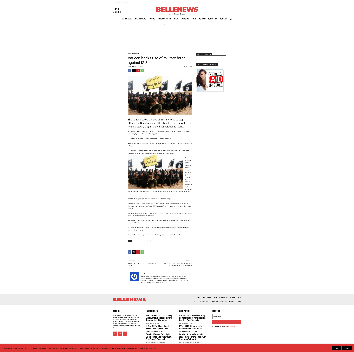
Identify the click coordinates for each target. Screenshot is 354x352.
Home (129, 24)
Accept (347, 348)
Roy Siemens (132, 66)
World (134, 24)
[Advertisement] (177, 39)
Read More (152, 348)
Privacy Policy (232, 326)
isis (149, 241)
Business (149, 323)
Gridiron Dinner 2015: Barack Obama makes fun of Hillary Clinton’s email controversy (177, 264)
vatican (153, 241)
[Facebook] (129, 70)
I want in (225, 322)
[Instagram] (120, 334)
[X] (134, 70)
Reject (337, 348)
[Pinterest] (138, 70)
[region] (177, 348)
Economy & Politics (152, 342)
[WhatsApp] (142, 70)
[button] (230, 19)
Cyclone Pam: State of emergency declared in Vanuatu (142, 264)
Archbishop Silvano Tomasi (139, 241)
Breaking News (151, 331)
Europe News (140, 24)
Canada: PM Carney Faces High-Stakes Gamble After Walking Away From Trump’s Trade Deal (159, 336)
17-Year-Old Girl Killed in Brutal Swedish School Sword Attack (157, 327)
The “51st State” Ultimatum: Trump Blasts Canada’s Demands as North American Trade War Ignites (159, 318)
